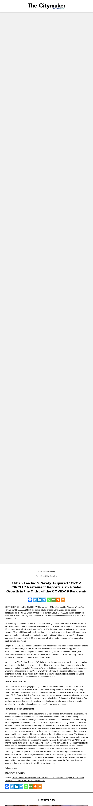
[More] (63, 600)
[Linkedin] (39, 600)
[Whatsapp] (49, 600)
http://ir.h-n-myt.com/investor (54, 704)
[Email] (53, 600)
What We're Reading (46, 571)
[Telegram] (44, 600)
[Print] (58, 600)
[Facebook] (30, 600)
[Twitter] (35, 600)
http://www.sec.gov (41, 754)
